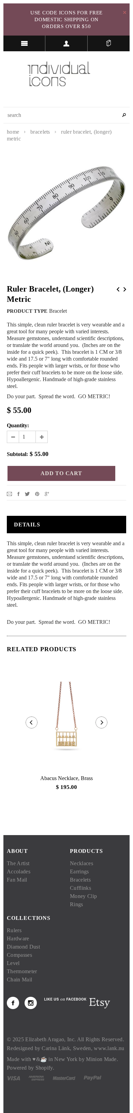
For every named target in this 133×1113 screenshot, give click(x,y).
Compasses (19, 955)
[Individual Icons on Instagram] (31, 1003)
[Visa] (13, 1078)
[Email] (9, 493)
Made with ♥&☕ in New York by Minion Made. (62, 1059)
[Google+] (47, 493)
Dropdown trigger (66, 43)
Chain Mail (19, 979)
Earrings (79, 871)
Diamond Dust (23, 947)
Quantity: (18, 425)
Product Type (27, 311)
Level (13, 963)
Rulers (14, 930)
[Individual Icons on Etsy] (99, 1002)
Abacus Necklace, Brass (66, 778)
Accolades (18, 871)
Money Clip (83, 896)
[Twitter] (27, 493)
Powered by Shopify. (30, 1068)
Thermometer (22, 971)
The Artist (18, 863)
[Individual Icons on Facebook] (13, 1003)
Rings (76, 904)
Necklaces (81, 863)
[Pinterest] (37, 493)
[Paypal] (93, 1078)
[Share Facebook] (18, 493)
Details (27, 524)
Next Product (124, 289)
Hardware (18, 938)
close (124, 12)
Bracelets (40, 132)
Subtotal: (17, 454)
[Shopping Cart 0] (109, 43)
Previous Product (118, 289)
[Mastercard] (64, 1078)
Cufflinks (80, 888)
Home (13, 132)
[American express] (36, 1078)
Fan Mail (17, 880)
